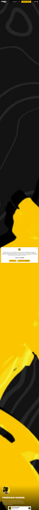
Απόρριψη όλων (12, 260)
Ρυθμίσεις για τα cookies (19, 257)
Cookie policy (29, 255)
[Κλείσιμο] (36, 249)
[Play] (29, 508)
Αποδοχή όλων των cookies (24, 260)
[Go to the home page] (3, 2)
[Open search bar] (19, 1)
